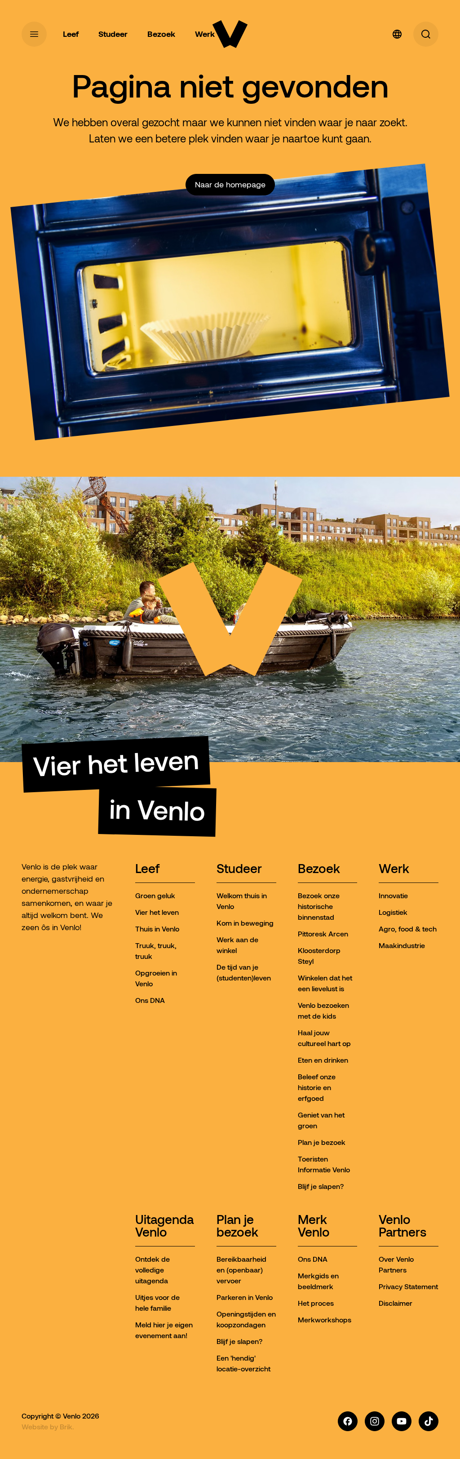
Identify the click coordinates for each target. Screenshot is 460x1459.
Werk (394, 869)
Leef (147, 869)
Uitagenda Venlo (164, 1226)
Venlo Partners (402, 1226)
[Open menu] (34, 34)
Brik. (67, 1427)
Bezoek (319, 869)
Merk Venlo (314, 1226)
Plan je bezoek (237, 1226)
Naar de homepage (230, 184)
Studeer (239, 869)
